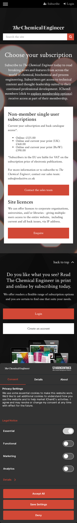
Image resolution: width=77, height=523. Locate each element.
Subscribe (54, 4)
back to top (61, 262)
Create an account (38, 329)
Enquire (38, 233)
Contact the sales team (38, 190)
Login (70, 4)
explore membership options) (51, 93)
